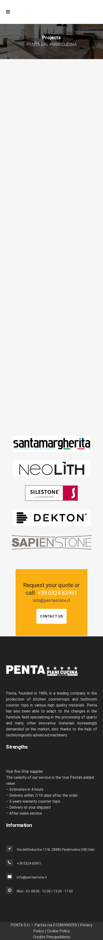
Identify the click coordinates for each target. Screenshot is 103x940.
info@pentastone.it (51, 600)
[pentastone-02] (51, 112)
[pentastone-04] (51, 267)
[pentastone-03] (51, 352)
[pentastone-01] (51, 189)
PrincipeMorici (58, 937)
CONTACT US (51, 616)
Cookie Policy (58, 931)
